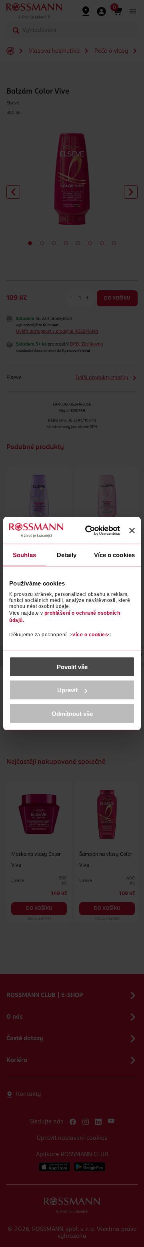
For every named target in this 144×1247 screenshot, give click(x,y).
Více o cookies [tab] (114, 555)
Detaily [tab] (66, 555)
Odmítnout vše (72, 713)
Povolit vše (72, 666)
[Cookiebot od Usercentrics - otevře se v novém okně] (91, 531)
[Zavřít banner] (132, 530)
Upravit (67, 690)
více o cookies (90, 634)
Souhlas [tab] (24, 555)
